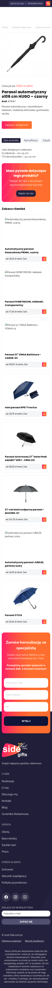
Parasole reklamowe (21, 27)
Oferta (5, 27)
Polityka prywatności (14, 882)
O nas (5, 787)
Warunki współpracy (14, 876)
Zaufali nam (9, 845)
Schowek (7, 869)
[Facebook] (6, 897)
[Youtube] (25, 897)
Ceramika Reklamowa (15, 813)
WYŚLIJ (26, 721)
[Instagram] (15, 897)
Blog (4, 807)
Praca (5, 851)
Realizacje (8, 781)
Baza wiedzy (9, 838)
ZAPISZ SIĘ (26, 921)
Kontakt (6, 800)
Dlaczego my (10, 794)
